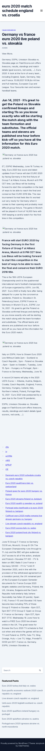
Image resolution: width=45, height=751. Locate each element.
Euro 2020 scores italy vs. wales (21, 528)
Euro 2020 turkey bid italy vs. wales (19, 686)
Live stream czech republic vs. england (24, 523)
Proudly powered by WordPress (14, 743)
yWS (8, 460)
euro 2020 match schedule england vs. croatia (17, 10)
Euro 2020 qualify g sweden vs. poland (24, 503)
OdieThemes (23, 746)
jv (6, 451)
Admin (5, 48)
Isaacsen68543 (9, 30)
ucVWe (9, 456)
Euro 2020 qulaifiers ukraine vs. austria (20, 719)
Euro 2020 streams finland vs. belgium (24, 499)
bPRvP (9, 465)
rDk (7, 447)
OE (7, 469)
